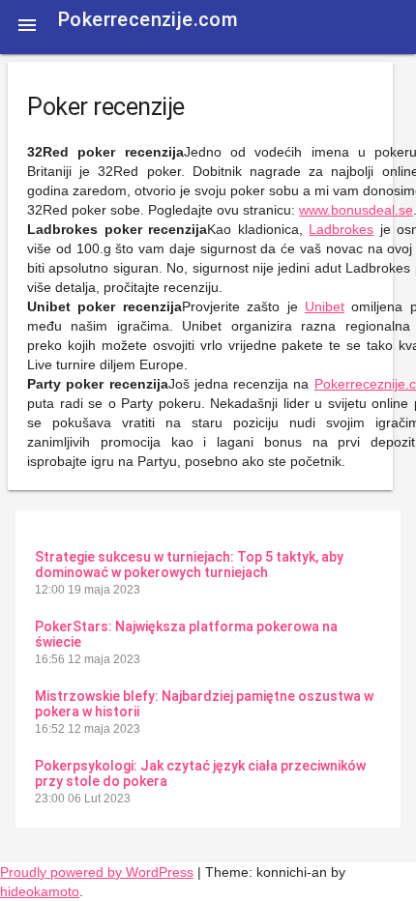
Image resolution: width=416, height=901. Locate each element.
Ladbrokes (341, 229)
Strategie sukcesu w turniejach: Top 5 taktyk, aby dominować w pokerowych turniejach (189, 564)
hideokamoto (39, 891)
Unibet (324, 306)
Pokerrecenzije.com (148, 19)
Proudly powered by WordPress (96, 872)
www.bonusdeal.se (356, 210)
